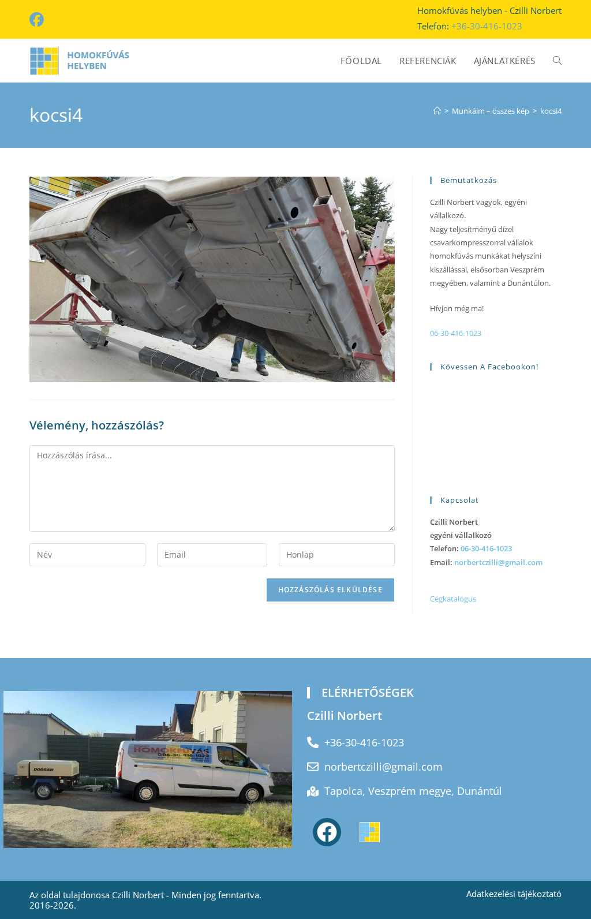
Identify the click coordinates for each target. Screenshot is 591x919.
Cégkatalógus (453, 598)
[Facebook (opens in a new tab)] (38, 20)
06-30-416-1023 (455, 333)
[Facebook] (327, 832)
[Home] (437, 111)
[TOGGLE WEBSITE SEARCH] (557, 60)
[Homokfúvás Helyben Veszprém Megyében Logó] (370, 832)
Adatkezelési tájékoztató (514, 893)
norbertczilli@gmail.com (498, 562)
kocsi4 (551, 111)
